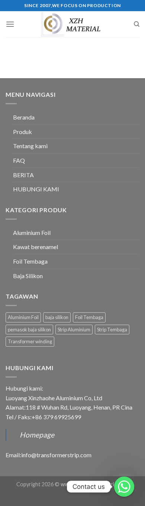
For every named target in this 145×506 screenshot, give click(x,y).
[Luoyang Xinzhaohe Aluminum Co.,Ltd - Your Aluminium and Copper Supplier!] (72, 24)
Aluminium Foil (32, 232)
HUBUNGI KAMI (36, 188)
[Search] (136, 24)
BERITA (23, 174)
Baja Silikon (28, 275)
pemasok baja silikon (29, 329)
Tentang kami (30, 145)
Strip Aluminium (74, 329)
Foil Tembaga (30, 261)
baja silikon (56, 317)
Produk (22, 131)
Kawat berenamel (35, 246)
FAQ (19, 160)
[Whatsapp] (124, 487)
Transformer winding (30, 341)
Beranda (24, 117)
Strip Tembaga (112, 329)
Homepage (37, 434)
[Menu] (10, 24)
